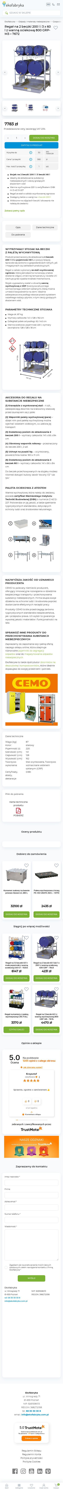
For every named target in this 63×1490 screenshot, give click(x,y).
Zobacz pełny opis (15, 211)
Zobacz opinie (31, 1438)
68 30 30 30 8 (33, 1411)
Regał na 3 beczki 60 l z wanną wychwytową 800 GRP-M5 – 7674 (46, 1016)
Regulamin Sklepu (31, 1451)
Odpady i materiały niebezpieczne (34, 22)
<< (5, 108)
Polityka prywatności (31, 1458)
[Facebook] (15, 1471)
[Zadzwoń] (53, 4)
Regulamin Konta (31, 1454)
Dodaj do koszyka (44, 138)
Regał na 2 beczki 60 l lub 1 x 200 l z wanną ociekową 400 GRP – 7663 (46, 965)
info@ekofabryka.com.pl (16, 1301)
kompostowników (29, 666)
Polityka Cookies (31, 1462)
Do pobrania (18, 235)
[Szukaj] (6, 13)
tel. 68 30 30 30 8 (13, 1298)
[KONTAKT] (58, 4)
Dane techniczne (45, 227)
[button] (21, 1067)
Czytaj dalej (16, 1030)
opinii (39, 1060)
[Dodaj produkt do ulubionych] (55, 27)
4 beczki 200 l (44, 197)
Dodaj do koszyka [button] (16, 978)
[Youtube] (31, 1471)
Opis (18, 227)
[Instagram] (23, 1471)
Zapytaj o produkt (31, 145)
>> (58, 108)
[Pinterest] (48, 1471)
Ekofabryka (10, 22)
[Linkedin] (39, 1471)
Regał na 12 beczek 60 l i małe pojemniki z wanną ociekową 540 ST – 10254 (16, 965)
